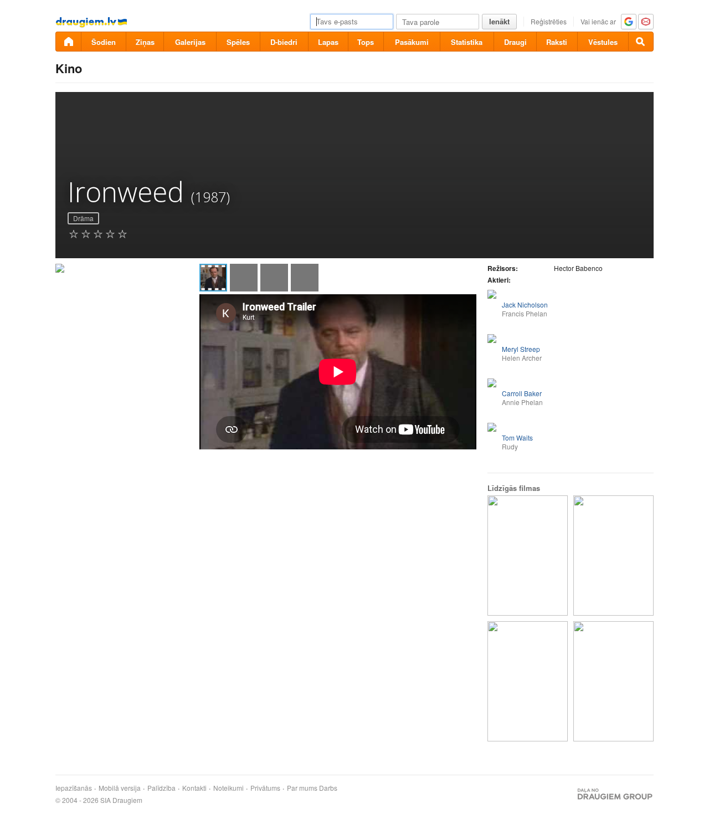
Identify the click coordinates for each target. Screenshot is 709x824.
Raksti (556, 42)
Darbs (328, 788)
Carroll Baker (522, 393)
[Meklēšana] (641, 42)
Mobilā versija (120, 788)
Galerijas (190, 42)
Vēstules (603, 42)
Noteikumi (228, 788)
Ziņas (145, 42)
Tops (365, 42)
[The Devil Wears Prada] (613, 555)
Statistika (466, 42)
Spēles (238, 42)
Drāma (83, 218)
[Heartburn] (527, 555)
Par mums (302, 788)
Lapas (328, 42)
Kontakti (194, 788)
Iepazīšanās (73, 788)
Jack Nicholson (525, 304)
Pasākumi (412, 42)
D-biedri (283, 42)
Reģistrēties (549, 21)
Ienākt (499, 21)
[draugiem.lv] (68, 42)
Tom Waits (517, 437)
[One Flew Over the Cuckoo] (527, 681)
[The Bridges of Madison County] (613, 681)
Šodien (103, 42)
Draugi (515, 42)
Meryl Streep (521, 349)
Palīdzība (161, 788)
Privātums (265, 788)
